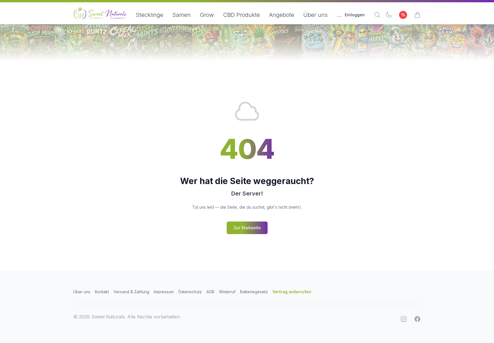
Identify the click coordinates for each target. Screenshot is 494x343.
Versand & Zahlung (131, 291)
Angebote (281, 14)
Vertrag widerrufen (291, 291)
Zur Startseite (247, 227)
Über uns (315, 14)
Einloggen (355, 14)
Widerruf (227, 291)
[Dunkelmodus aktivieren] (389, 15)
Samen (181, 14)
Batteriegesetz (254, 291)
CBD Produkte (241, 14)
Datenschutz (190, 291)
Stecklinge (149, 14)
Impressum (164, 291)
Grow (207, 14)
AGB (210, 291)
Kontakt (102, 291)
